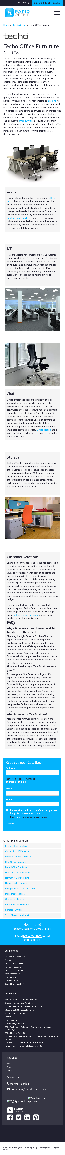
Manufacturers (19, 25)
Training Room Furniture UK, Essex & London (24, 1046)
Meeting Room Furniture (15, 1013)
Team (18, 2)
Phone (12, 781)
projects (52, 100)
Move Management (12, 973)
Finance (8, 960)
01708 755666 (47, 2)
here (18, 816)
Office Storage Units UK (15, 1023)
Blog (24, 2)
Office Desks (10, 1016)
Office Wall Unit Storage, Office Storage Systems (25, 1042)
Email (24, 781)
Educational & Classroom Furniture (19, 1010)
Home (7, 25)
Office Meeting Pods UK (15, 1033)
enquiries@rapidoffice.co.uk (28, 1089)
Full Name (11, 768)
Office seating (44, 429)
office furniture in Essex (26, 614)
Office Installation (12, 980)
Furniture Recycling (13, 967)
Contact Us (11, 1070)
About (9, 1063)
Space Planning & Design (15, 984)
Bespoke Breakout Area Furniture (19, 1003)
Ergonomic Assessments (15, 956)
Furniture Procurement (14, 963)
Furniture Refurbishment (15, 970)
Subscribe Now (32, 940)
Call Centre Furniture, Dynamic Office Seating (24, 1006)
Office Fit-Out (10, 977)
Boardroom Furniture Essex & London (21, 999)
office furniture (26, 120)
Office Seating (11, 1020)
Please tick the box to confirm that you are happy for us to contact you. (33, 812)
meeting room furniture (18, 217)
